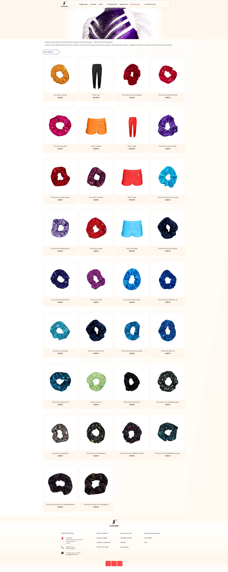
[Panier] (74, 4)
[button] (71, 4)
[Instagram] (114, 563)
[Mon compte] (77, 4)
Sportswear (124, 4)
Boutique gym (135, 4)
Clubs (101, 4)
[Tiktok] (119, 563)
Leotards (93, 4)
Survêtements (112, 4)
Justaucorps (83, 4)
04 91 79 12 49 (70, 548)
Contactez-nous (150, 4)
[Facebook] (108, 563)
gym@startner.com (72, 554)
